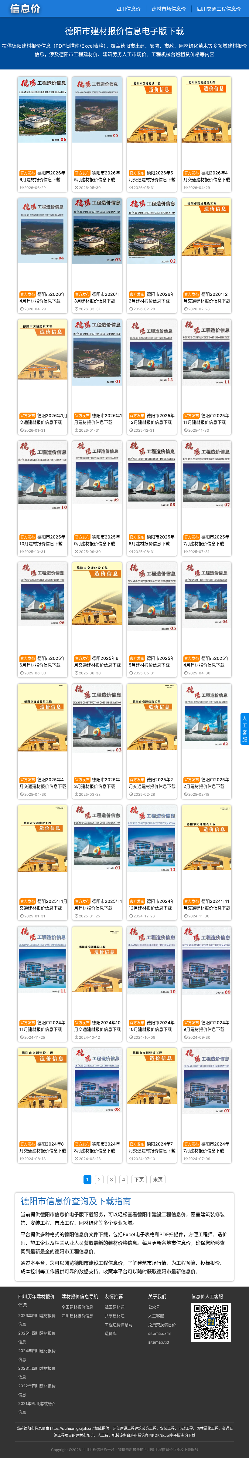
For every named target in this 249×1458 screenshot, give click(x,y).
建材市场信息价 (169, 9)
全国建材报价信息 (77, 1306)
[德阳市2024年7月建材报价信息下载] (206, 1080)
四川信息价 (128, 9)
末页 (158, 1179)
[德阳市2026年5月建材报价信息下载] (97, 109)
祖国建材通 (114, 1306)
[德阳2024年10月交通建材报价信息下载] (97, 959)
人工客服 (156, 1315)
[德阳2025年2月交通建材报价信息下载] (152, 716)
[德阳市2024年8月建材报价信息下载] (97, 1080)
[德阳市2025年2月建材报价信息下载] (206, 716)
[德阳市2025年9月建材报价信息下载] (97, 472)
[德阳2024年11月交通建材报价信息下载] (206, 837)
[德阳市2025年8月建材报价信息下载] (152, 474)
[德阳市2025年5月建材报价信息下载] (152, 596)
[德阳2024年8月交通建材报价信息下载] (42, 1077)
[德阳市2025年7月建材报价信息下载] (206, 474)
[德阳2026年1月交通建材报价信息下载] (42, 349)
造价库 (111, 1333)
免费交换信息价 (162, 1324)
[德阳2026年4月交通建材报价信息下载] (206, 109)
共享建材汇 (114, 1315)
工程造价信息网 (118, 1324)
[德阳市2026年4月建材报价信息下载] (42, 230)
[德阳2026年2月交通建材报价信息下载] (206, 226)
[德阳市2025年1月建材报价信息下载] (97, 837)
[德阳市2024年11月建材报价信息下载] (42, 959)
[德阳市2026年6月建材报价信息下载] (42, 109)
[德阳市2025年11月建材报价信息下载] (206, 352)
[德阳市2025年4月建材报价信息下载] (206, 594)
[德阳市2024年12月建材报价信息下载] (152, 838)
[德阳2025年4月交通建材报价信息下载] (42, 717)
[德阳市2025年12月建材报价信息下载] (152, 352)
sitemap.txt (158, 1342)
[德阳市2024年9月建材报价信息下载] (206, 960)
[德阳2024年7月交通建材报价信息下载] (152, 1075)
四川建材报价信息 (77, 1315)
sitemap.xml (159, 1333)
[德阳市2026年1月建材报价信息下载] (97, 352)
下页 (139, 1179)
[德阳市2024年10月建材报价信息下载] (152, 960)
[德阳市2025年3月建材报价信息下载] (97, 718)
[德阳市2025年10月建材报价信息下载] (42, 475)
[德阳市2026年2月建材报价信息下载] (152, 230)
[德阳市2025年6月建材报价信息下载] (42, 594)
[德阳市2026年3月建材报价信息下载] (97, 230)
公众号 (154, 1306)
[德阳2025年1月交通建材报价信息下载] (42, 838)
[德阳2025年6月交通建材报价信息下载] (97, 593)
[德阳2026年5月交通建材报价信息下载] (152, 109)
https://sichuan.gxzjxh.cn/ (72, 1428)
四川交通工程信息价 (219, 9)
